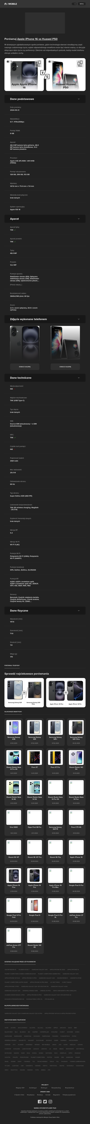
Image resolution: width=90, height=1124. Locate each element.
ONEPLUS (63, 1053)
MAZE (55, 1049)
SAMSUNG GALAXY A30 (47, 978)
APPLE (56, 1028)
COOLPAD (54, 1032)
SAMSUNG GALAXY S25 (12, 991)
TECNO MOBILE (42, 1061)
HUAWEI (20, 1045)
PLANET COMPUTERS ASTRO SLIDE (16, 982)
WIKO (6, 1070)
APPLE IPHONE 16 (73, 970)
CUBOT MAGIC (67, 982)
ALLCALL (40, 1028)
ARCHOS (63, 1028)
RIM (62, 1057)
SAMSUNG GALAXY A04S (59, 986)
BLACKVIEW (9, 1032)
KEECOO (72, 1045)
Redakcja (40, 1095)
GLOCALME (40, 1040)
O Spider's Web (19, 1095)
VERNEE (37, 1066)
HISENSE (7, 1045)
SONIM (13, 1061)
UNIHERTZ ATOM (75, 978)
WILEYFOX (14, 1070)
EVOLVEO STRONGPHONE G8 (14, 999)
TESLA (52, 1061)
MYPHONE (8, 1053)
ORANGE (78, 1053)
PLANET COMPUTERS (38, 1057)
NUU (56, 1053)
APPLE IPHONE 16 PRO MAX (39, 982)
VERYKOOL (53, 1066)
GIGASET (31, 1040)
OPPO (70, 1053)
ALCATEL (32, 1028)
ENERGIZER (18, 1036)
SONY (20, 1061)
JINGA (54, 1045)
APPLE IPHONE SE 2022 (57, 970)
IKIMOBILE (29, 1045)
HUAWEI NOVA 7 (24, 970)
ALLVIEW (48, 1028)
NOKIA (34, 1053)
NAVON (16, 1053)
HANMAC (63, 1040)
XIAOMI (22, 1070)
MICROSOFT (70, 1049)
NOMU (41, 1053)
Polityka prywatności (69, 1095)
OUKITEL (7, 1057)
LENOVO (44, 1049)
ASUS (70, 1028)
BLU (16, 1032)
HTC (14, 1045)
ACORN (13, 1028)
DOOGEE (70, 1032)
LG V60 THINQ (55, 982)
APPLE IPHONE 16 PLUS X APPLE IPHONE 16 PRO (60, 1013)
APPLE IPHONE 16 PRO (34, 995)
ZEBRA (43, 1070)
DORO (77, 1032)
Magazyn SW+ (20, 1088)
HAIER (56, 1040)
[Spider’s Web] (5, 4)
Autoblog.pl (33, 1088)
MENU (82, 4)
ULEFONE (15, 1066)
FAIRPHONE (46, 1036)
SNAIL (7, 1061)
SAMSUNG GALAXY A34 (70, 974)
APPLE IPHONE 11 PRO (12, 986)
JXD (60, 1045)
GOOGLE (49, 1040)
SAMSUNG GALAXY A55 (39, 970)
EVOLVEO (37, 1036)
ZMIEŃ (38, 66)
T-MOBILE (27, 1061)
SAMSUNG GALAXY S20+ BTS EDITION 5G (35, 986)
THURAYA (64, 1061)
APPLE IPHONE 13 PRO (29, 978)
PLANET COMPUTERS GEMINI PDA (49, 974)
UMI (22, 1066)
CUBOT (62, 1032)
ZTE (49, 1070)
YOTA (37, 1070)
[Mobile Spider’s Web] (12, 4)
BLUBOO (23, 1032)
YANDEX (30, 1070)
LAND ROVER (26, 1049)
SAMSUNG (69, 1057)
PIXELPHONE (24, 1057)
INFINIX (37, 1045)
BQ (29, 1032)
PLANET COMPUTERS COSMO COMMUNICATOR (20, 974)
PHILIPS (15, 1057)
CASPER (35, 1032)
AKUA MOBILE (22, 1028)
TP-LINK (7, 1066)
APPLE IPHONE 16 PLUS (12, 978)
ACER (6, 1028)
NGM (22, 1053)
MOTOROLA (80, 1049)
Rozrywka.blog (56, 1088)
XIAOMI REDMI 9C (10, 970)
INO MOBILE (46, 1045)
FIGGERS (55, 1036)
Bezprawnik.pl (69, 1088)
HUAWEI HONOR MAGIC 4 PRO (15, 995)
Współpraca (30, 1095)
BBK (75, 1028)
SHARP (77, 1057)
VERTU (45, 1066)
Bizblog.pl (44, 1088)
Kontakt (48, 1095)
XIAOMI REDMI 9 (62, 978)
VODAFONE (80, 1066)
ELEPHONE (8, 1036)
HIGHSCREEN (73, 1040)
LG (50, 1049)
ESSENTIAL (27, 1036)
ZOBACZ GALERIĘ (24, 367)
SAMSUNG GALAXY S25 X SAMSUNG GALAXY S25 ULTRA (23, 1013)
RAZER (56, 1057)
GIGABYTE (22, 1040)
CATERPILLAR (44, 1032)
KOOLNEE (16, 1049)
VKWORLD (70, 1066)
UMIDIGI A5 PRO (45, 991)
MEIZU (61, 1049)
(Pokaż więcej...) (16, 285)
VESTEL (61, 1066)
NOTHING (49, 1053)
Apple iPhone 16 (27, 39)
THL (57, 1061)
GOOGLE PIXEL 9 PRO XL (34, 999)
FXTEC (74, 1036)
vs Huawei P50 (48, 39)
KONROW (8, 1049)
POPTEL (49, 1057)
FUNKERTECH (65, 1036)
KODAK (80, 1045)
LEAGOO (36, 1049)
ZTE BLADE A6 (49, 999)
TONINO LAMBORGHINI (77, 1061)
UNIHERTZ (29, 1066)
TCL (33, 1061)
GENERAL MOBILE (10, 1040)
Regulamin (56, 1095)
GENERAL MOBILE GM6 (30, 991)
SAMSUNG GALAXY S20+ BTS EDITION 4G (57, 995)
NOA (28, 1053)
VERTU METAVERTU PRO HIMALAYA (64, 991)
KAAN (66, 1045)
